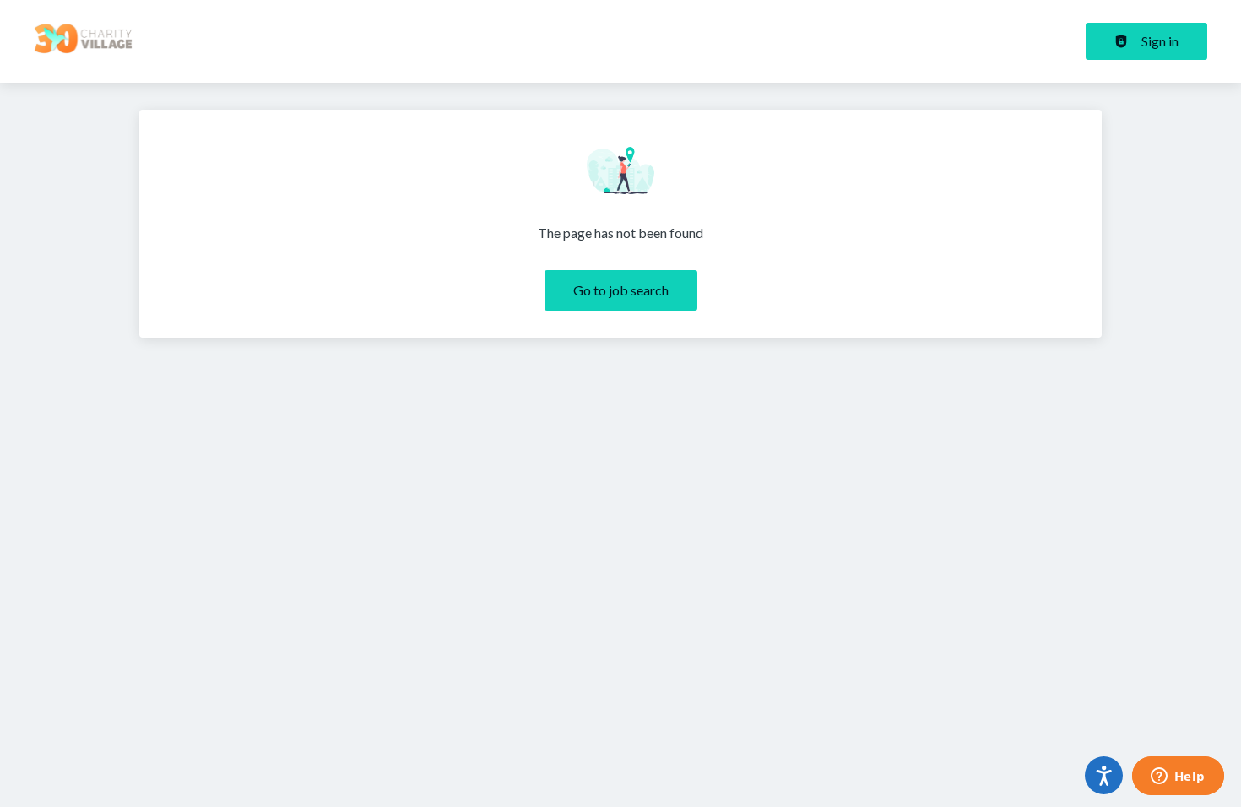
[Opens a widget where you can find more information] (1177, 777)
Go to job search (621, 290)
